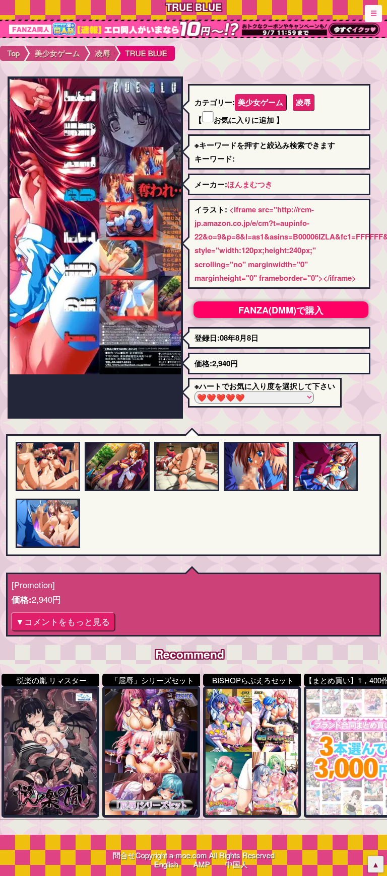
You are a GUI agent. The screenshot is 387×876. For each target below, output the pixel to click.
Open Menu (373, 13)
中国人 (236, 864)
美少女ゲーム (260, 102)
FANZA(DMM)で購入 (281, 309)
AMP (202, 864)
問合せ (124, 855)
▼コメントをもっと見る (63, 621)
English (166, 864)
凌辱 (303, 102)
